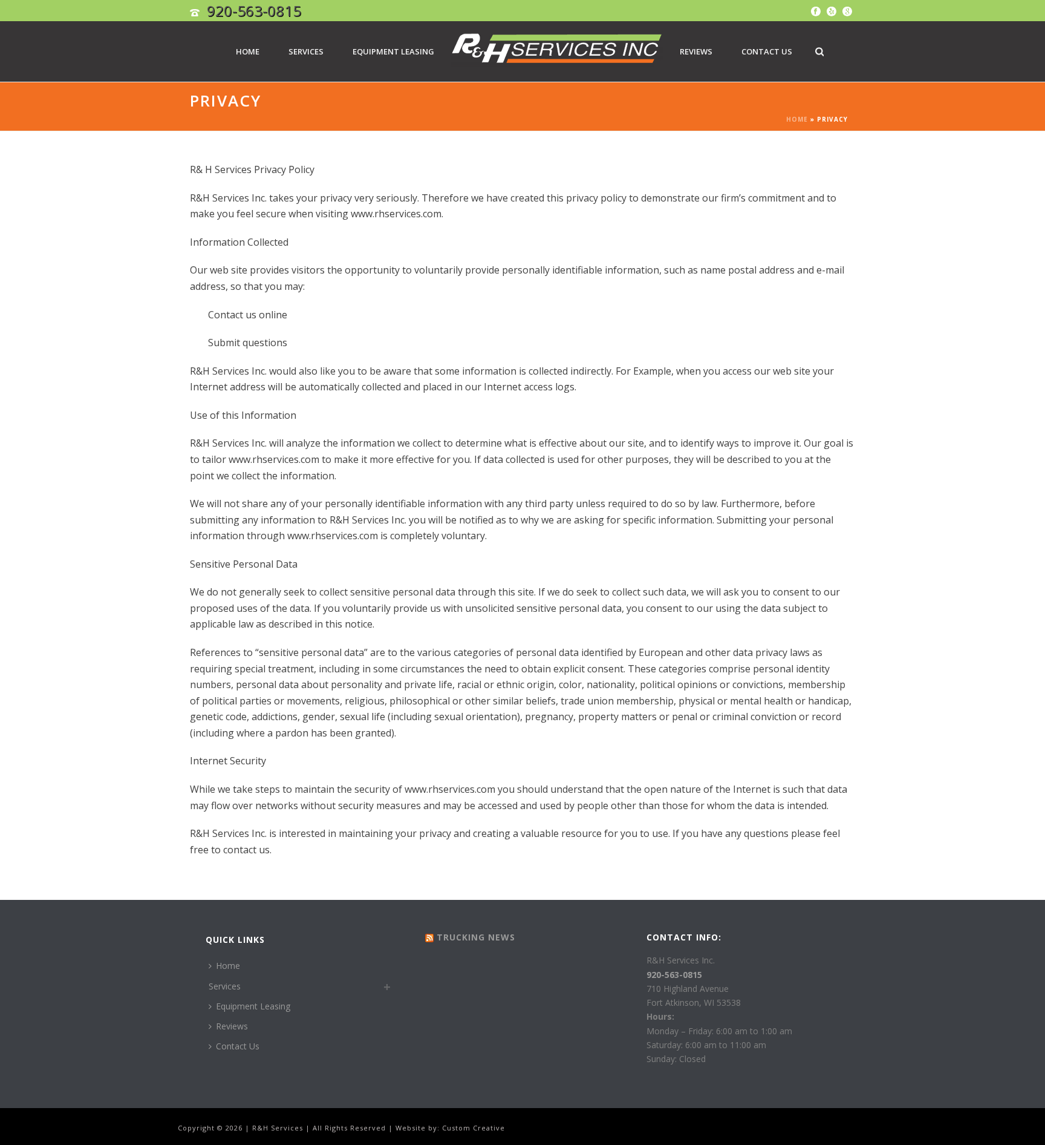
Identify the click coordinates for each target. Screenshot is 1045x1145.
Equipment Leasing (393, 51)
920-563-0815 (254, 11)
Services (306, 51)
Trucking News (476, 937)
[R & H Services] (557, 52)
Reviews (696, 51)
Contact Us (766, 51)
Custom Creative (473, 1127)
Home (247, 51)
